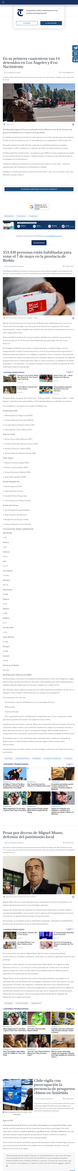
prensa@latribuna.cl (54, 236)
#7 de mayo (68, 758)
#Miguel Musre (36, 1003)
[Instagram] (53, 227)
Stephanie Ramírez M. (46, 1098)
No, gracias (27, 23)
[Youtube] (68, 227)
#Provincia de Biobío (22, 758)
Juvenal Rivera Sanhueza (16, 266)
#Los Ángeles (8, 1003)
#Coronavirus (21, 216)
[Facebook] (24, 227)
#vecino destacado (22, 1003)
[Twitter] (39, 227)
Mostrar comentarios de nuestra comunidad (40, 189)
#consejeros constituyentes (52, 758)
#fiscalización (9, 216)
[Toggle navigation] (3, 2)
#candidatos (36, 758)
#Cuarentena (33, 216)
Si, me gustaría (51, 23)
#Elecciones (8, 758)
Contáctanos (39, 242)
